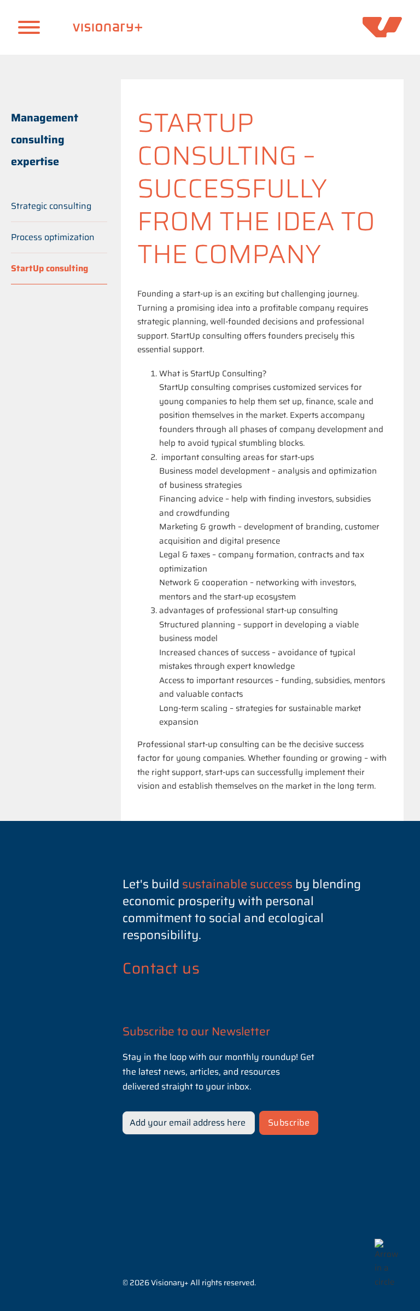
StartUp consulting (49, 268)
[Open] (29, 27)
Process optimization (53, 237)
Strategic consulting (51, 206)
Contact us (161, 968)
